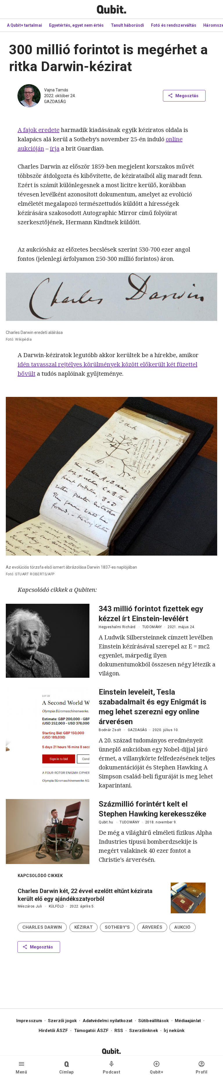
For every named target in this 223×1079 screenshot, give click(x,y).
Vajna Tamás (56, 90)
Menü (21, 1072)
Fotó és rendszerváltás (173, 25)
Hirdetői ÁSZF (53, 1030)
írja (55, 148)
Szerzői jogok (62, 1020)
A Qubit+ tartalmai (24, 25)
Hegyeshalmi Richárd (117, 627)
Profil (202, 1072)
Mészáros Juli (30, 906)
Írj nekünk (174, 1030)
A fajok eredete (39, 130)
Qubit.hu (106, 822)
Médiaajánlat (188, 1020)
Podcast (112, 1072)
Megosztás (186, 95)
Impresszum (29, 1020)
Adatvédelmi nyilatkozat (107, 1020)
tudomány (152, 627)
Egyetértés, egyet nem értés (76, 25)
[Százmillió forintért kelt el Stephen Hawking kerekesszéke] (47, 831)
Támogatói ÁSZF (91, 1030)
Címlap (66, 1072)
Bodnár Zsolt (110, 730)
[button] (42, 927)
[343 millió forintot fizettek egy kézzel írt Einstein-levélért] (47, 641)
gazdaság (55, 101)
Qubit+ (156, 1072)
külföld (56, 906)
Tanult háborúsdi (127, 25)
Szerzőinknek (143, 1030)
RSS (118, 1030)
